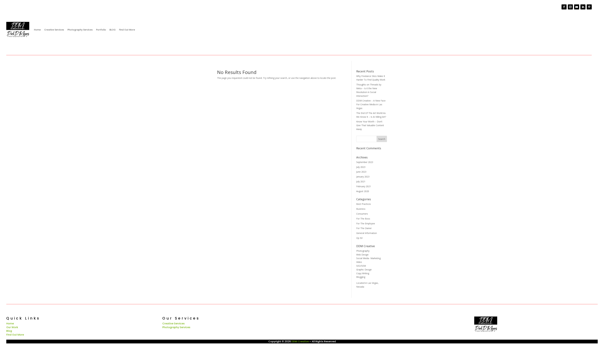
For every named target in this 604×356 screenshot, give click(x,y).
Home (37, 29)
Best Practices (363, 203)
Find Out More (127, 29)
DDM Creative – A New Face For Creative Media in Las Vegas (371, 104)
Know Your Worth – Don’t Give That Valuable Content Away (370, 125)
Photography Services (80, 29)
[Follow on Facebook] (564, 6)
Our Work (12, 327)
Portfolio (101, 29)
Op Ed (359, 237)
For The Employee (365, 223)
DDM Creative (300, 341)
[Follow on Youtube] (576, 6)
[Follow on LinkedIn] (582, 6)
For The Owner (364, 228)
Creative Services (54, 29)
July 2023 (360, 166)
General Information (366, 233)
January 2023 (362, 176)
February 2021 (363, 186)
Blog (9, 331)
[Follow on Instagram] (570, 6)
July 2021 (360, 181)
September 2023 (364, 162)
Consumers (362, 213)
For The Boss (363, 218)
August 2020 (362, 191)
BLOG (112, 29)
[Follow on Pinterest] (589, 6)
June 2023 (361, 171)
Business (360, 208)
